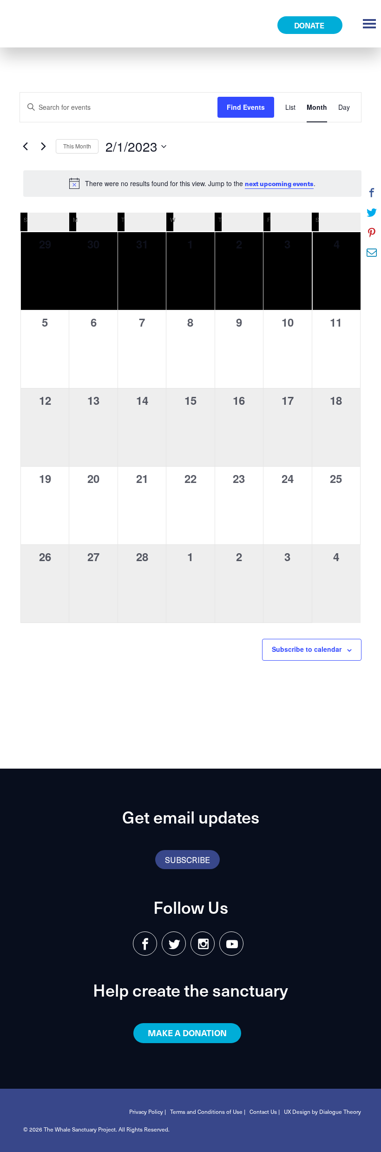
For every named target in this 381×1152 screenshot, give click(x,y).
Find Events (246, 107)
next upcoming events (279, 183)
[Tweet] (371, 212)
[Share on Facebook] (371, 192)
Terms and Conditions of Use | (207, 1111)
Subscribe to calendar (307, 649)
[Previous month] (25, 146)
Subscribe (187, 859)
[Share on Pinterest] (371, 232)
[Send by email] (371, 252)
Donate (310, 25)
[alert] (192, 183)
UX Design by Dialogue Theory (322, 1111)
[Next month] (43, 146)
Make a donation (187, 1032)
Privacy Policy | (147, 1111)
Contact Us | (265, 1111)
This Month (77, 146)
